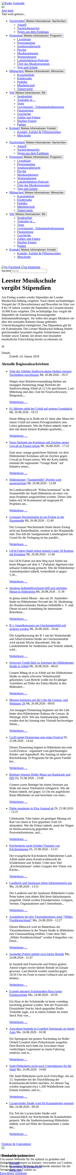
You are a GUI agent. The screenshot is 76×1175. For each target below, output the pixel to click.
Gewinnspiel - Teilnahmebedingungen (40, 107)
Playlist (21, 49)
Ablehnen (21, 1173)
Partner (21, 124)
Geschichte (24, 114)
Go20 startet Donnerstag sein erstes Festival (36, 737)
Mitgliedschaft (26, 85)
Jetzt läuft (7, 10)
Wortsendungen (26, 56)
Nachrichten (16, 21)
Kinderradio (24, 78)
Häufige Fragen (26, 121)
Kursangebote (25, 75)
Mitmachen (16, 71)
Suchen (6, 270)
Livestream (24, 39)
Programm (15, 35)
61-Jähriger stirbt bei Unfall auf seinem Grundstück (40, 408)
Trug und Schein (27, 67)
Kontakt (14, 128)
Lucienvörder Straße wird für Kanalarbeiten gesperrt (41, 1103)
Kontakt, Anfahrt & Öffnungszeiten (39, 132)
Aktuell (21, 24)
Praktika (22, 82)
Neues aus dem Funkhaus (33, 31)
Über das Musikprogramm (33, 63)
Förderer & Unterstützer (16, 1144)
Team (20, 103)
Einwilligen (7, 1173)
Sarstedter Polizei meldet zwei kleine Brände (36, 954)
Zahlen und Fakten (28, 117)
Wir (11, 92)
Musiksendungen (27, 53)
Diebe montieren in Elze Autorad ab (31, 808)
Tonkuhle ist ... (26, 100)
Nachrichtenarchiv (28, 28)
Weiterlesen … (18, 402)
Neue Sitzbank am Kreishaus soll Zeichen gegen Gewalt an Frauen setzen (39, 444)
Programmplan (26, 42)
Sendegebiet (24, 96)
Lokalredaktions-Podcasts (33, 60)
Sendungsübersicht (28, 46)
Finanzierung (25, 110)
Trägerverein (25, 89)
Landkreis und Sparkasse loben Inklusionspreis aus (40, 883)
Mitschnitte (24, 135)
